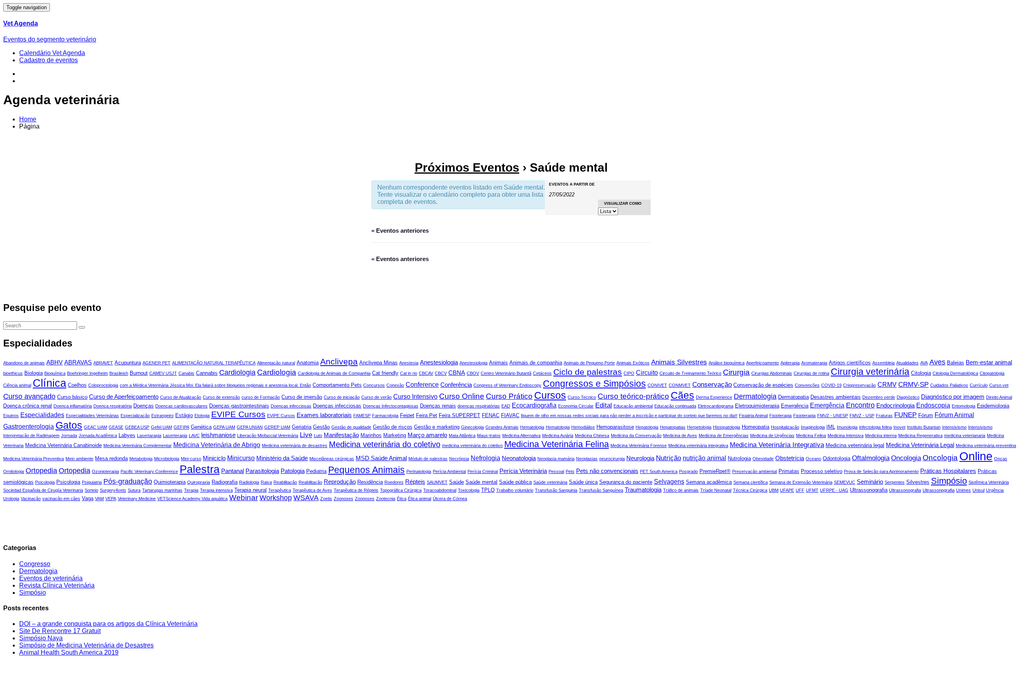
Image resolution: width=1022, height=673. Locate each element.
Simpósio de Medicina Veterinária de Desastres (86, 645)
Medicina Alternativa (521, 435)
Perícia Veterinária (523, 470)
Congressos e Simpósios (594, 384)
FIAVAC (510, 415)
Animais (498, 363)
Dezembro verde (878, 397)
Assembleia (883, 362)
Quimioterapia (170, 482)
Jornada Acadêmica (98, 435)
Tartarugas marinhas (162, 490)
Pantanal (232, 470)
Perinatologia (418, 471)
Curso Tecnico (582, 397)
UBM (773, 490)
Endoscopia (933, 405)
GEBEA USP (137, 427)
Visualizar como (623, 204)
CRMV (887, 384)
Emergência (794, 406)
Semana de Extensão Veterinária (800, 482)
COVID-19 (831, 385)
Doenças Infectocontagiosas (390, 406)
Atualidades (907, 362)
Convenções (807, 385)
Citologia (921, 373)
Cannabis (207, 373)
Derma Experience (714, 397)
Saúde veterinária (550, 482)
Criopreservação (859, 385)
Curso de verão (376, 397)
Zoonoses (343, 498)
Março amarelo (427, 435)
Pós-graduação (127, 481)
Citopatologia (992, 373)
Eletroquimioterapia (757, 406)
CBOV (473, 373)
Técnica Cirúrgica (750, 490)
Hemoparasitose (615, 427)
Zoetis (326, 498)
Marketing (394, 435)
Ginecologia (472, 427)
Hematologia (532, 427)
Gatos (68, 425)
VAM (99, 498)
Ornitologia (13, 471)
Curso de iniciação (342, 397)
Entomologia (963, 406)
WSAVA (306, 498)
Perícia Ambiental (449, 471)
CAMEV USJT (163, 373)
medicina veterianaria (964, 435)
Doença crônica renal (27, 406)
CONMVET (680, 385)
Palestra (200, 469)
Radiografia (225, 482)
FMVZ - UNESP (832, 415)
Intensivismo (954, 427)
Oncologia (906, 458)
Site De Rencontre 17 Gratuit (60, 630)
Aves (937, 362)
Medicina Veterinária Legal (920, 444)
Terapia (191, 490)
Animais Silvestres (679, 362)
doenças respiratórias (479, 406)
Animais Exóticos (633, 362)
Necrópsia (459, 458)
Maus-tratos (489, 435)
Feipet (407, 415)
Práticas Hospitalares (948, 470)
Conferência (456, 384)
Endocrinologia (895, 405)
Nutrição (668, 458)
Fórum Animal (954, 414)
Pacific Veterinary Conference (149, 471)
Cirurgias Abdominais (771, 373)
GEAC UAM (95, 427)
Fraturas (884, 415)
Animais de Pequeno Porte (589, 362)
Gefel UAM (161, 427)
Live (306, 435)
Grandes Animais (502, 427)
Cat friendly (385, 373)
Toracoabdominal (439, 490)
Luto (318, 435)
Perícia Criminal (482, 471)
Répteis (415, 481)
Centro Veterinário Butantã (506, 373)
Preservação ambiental (754, 471)
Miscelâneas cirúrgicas (331, 458)
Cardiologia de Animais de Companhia (334, 373)
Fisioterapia (780, 415)
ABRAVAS (78, 362)
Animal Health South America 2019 (69, 652)
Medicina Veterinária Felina (556, 444)
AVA (924, 362)
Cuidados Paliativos (949, 385)
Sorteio (91, 490)
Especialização (135, 415)
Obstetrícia (789, 458)
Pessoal (556, 471)
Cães (682, 395)
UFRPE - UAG (834, 490)
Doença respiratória (112, 406)
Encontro (860, 405)
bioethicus (13, 373)
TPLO (488, 490)
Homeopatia (755, 427)
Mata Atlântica (462, 435)
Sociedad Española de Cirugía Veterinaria (43, 490)
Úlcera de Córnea (450, 498)
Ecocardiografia (534, 405)
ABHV (54, 362)
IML (830, 427)
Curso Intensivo (415, 396)
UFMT (812, 490)
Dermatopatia (793, 397)
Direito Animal (999, 397)
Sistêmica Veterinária (989, 482)
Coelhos (77, 385)
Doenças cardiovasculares (181, 406)
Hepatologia (647, 427)
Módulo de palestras (428, 458)
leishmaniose (218, 435)
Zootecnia (385, 498)
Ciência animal (17, 385)
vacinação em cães (61, 498)
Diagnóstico (908, 397)
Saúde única (583, 482)
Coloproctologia (103, 385)
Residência (370, 482)
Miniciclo (214, 458)
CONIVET (657, 385)
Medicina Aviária (557, 435)
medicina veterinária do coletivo (472, 445)
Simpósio (949, 481)
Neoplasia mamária (555, 458)
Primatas (788, 471)
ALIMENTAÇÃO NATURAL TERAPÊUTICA (214, 362)
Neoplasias (587, 458)
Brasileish (118, 373)
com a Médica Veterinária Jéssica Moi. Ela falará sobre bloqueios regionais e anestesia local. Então (215, 385)
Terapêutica (279, 490)
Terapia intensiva (216, 490)
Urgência (995, 490)
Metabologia (141, 458)
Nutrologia (739, 458)
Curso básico (72, 397)
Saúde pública (515, 482)
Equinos (11, 415)
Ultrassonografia (868, 490)
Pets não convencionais (607, 470)
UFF (800, 490)
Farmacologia (385, 415)
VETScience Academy (179, 498)
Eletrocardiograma (715, 406)
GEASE (116, 427)
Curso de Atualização (180, 397)
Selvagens (669, 481)
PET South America (658, 471)
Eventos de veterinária (51, 578)
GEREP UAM (277, 427)
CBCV (441, 373)
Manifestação (341, 435)
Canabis (186, 373)
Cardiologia (237, 372)
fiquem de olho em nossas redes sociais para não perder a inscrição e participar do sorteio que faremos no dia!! (629, 415)
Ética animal (419, 498)
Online (975, 456)
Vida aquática (215, 498)
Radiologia (249, 482)
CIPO (629, 373)
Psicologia (45, 482)
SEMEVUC (844, 482)
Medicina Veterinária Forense (638, 445)
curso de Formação (261, 397)
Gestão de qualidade (351, 427)
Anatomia (308, 363)
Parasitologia (262, 470)
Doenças (143, 406)
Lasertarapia (149, 435)
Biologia (33, 373)
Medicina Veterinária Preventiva (33, 458)
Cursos (550, 395)
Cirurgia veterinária (870, 371)
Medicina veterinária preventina (986, 445)
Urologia (11, 498)
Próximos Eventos (467, 167)
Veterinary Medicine (137, 498)
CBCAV (426, 373)
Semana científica (750, 482)
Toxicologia (468, 490)
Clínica (49, 383)
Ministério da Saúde (282, 458)
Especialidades (42, 414)
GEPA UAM (224, 427)
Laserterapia (175, 435)
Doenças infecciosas (291, 406)
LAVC (194, 435)
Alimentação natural (276, 362)
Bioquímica (54, 373)
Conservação (712, 384)
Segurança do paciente (625, 482)
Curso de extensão (221, 397)
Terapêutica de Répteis (356, 490)
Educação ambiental (633, 406)
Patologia (293, 470)
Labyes (127, 435)
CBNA (456, 372)
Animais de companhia (535, 363)
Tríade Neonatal (715, 490)
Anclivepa (339, 361)
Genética (201, 427)
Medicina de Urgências (772, 435)
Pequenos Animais (366, 470)
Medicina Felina (811, 435)
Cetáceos (542, 373)
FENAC (490, 415)
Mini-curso (191, 458)
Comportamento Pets (337, 385)
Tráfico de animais (681, 490)
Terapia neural (250, 490)
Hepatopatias (672, 427)
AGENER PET (156, 362)
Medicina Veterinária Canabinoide (63, 445)
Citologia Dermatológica (955, 373)
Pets (570, 471)
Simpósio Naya (41, 638)
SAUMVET (437, 482)
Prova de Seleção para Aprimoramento (881, 471)
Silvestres (917, 482)
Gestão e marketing (437, 427)
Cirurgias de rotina (811, 373)
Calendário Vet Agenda (52, 52)
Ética (401, 498)
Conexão (395, 385)
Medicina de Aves (680, 435)
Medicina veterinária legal (855, 445)
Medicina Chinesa (592, 435)
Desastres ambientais (835, 397)
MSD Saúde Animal (381, 458)
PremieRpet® (715, 471)
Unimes (963, 490)
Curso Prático (509, 396)
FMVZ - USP (862, 415)
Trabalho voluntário (514, 490)
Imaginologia (813, 427)
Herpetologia (699, 427)
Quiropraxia (198, 482)
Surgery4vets (113, 490)
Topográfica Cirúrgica (401, 490)
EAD (505, 406)
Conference (422, 384)
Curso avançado (29, 396)
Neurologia (640, 458)
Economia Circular (576, 406)
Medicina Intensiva (846, 435)
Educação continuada (675, 406)
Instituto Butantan (924, 427)
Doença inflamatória (72, 406)
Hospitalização (785, 427)
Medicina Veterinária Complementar (137, 445)
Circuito (647, 372)
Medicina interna (881, 435)
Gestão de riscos (392, 427)
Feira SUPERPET (459, 415)
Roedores (394, 482)
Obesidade (763, 458)
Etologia (202, 415)
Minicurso (241, 457)
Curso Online (461, 396)
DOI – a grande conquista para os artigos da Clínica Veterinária (108, 623)
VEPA (110, 498)
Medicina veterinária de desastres (294, 445)
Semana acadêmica (709, 482)
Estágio (184, 415)
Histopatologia (726, 427)
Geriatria (301, 427)
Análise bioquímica (727, 362)
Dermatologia (755, 396)
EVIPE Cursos (238, 414)
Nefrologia (485, 457)
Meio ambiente (79, 458)
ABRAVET (103, 362)
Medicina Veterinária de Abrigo (216, 444)
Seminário (870, 481)
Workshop (275, 497)
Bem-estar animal (989, 362)
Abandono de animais (24, 362)
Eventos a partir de (572, 184)
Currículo (979, 385)
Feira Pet (426, 415)
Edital (603, 405)
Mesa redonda (111, 458)
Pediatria (316, 471)
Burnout (139, 373)
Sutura (134, 490)
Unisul (978, 490)
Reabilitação (285, 482)
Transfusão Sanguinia (556, 490)
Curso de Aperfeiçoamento (123, 396)
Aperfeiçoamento (762, 362)
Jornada (69, 435)
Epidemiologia (993, 406)
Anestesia (408, 362)
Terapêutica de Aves (312, 490)
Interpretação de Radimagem (31, 435)
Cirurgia (736, 372)
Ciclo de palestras (587, 371)
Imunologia (847, 427)
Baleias (955, 363)
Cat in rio (408, 373)
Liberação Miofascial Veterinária (267, 435)
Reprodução (340, 481)
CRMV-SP (913, 384)
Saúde (456, 482)
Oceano (813, 458)
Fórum (925, 415)
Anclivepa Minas (378, 363)
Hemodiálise (583, 427)
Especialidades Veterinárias (92, 415)
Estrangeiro (162, 415)
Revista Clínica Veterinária (57, 585)
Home (27, 119)
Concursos (374, 385)
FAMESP (361, 415)
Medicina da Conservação (636, 435)
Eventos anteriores (400, 230)
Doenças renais (438, 406)
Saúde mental (481, 482)
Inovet (899, 427)
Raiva (266, 482)
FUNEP (905, 415)
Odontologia (836, 458)
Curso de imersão (301, 397)
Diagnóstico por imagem (952, 396)
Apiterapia (790, 362)
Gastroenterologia (28, 426)
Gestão (321, 427)
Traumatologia (643, 489)
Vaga (87, 498)
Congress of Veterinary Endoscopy (507, 385)
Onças (1000, 458)
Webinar (243, 497)
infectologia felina (875, 427)
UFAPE (787, 490)
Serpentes (895, 482)
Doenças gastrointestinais (239, 406)
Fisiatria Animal (753, 415)
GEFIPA (181, 427)
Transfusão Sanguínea (601, 490)
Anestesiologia (439, 362)
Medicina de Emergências (724, 435)
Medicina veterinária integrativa (698, 445)
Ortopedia (41, 471)
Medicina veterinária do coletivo (384, 444)
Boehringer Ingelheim (87, 373)
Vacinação (31, 498)
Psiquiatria (92, 482)
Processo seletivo (821, 471)
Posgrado (688, 471)
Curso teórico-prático (633, 396)
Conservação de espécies (763, 385)
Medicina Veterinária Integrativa (777, 445)
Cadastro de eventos (48, 60)
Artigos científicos (850, 363)
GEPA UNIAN (250, 427)
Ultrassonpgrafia (939, 490)
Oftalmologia (870, 458)
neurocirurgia (612, 458)
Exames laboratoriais (324, 415)
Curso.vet (998, 385)
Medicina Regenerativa (920, 435)
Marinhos (371, 435)
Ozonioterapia (105, 471)
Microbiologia (166, 458)
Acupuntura (128, 363)
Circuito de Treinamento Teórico (690, 373)
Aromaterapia (814, 362)
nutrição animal (704, 457)
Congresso (34, 563)
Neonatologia (519, 458)
